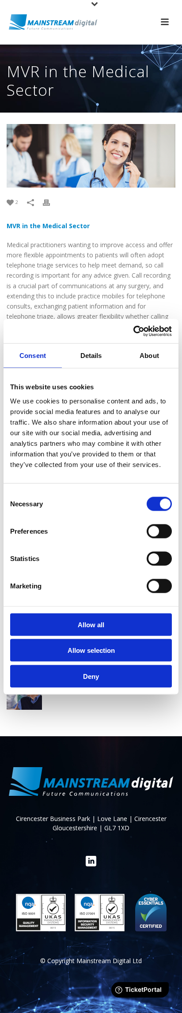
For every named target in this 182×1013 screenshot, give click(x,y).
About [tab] (149, 355)
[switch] (159, 531)
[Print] (51, 201)
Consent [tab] (32, 355)
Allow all (91, 624)
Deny (91, 676)
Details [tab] (91, 355)
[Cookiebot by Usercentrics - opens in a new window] (133, 331)
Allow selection (91, 650)
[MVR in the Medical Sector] (91, 156)
